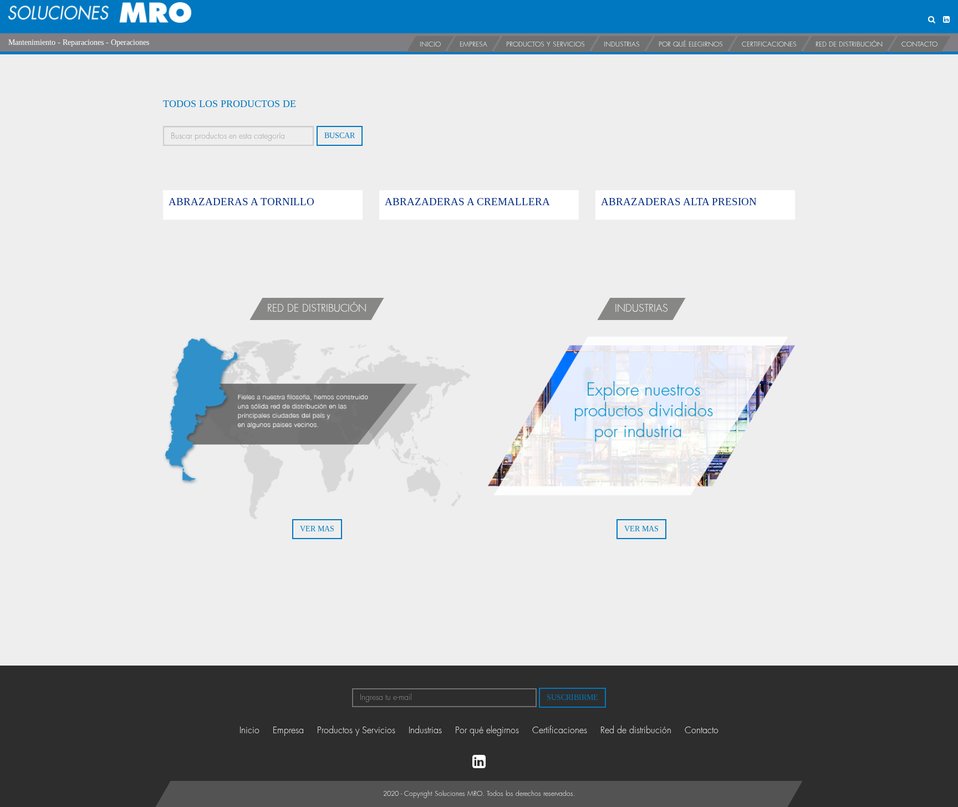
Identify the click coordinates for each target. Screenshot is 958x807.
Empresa (473, 44)
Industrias (622, 44)
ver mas (317, 529)
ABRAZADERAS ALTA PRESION (679, 201)
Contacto (919, 44)
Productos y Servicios (545, 44)
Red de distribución (849, 44)
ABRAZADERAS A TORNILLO (241, 201)
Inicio (430, 44)
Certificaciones (769, 44)
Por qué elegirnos (691, 44)
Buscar (339, 135)
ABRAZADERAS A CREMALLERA (467, 201)
